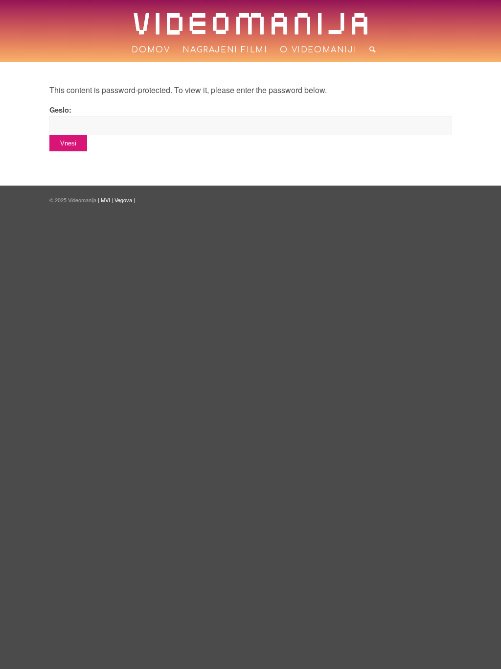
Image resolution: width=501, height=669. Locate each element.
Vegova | (124, 200)
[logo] (250, 24)
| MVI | (106, 200)
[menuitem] (150, 50)
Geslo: (60, 109)
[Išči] (369, 50)
